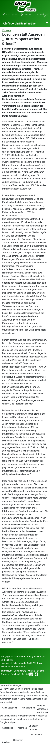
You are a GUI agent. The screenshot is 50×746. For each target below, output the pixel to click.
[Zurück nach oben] (45, 741)
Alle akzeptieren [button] (10, 707)
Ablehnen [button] (22, 728)
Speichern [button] (18, 740)
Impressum (6, 670)
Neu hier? (15, 674)
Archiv (25, 674)
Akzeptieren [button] (7, 728)
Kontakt (31, 670)
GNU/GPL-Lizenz (35, 663)
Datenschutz (20, 670)
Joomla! (5, 663)
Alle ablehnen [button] (28, 707)
